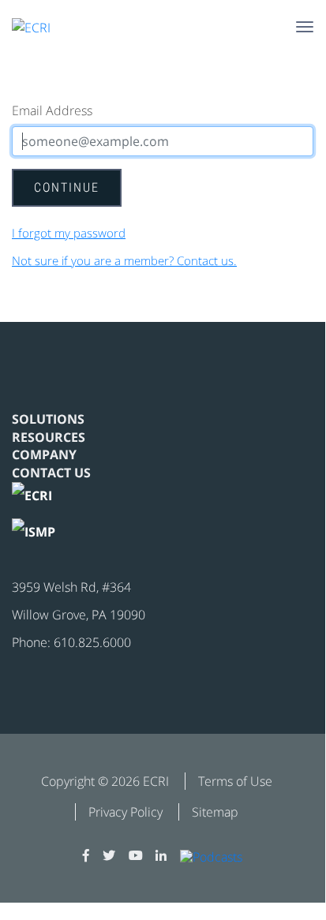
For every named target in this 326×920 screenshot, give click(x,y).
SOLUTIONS (48, 419)
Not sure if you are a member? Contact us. (124, 260)
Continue (66, 187)
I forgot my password (69, 233)
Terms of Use (235, 781)
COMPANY (44, 454)
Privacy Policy (125, 812)
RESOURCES (48, 437)
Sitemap (215, 812)
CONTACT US (51, 472)
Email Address (52, 110)
